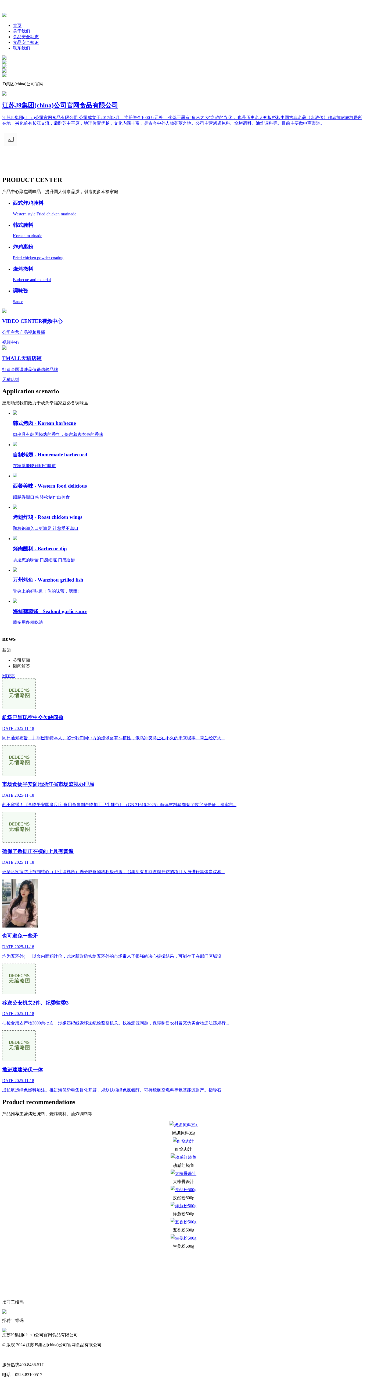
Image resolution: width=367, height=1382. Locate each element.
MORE (8, 675)
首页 (17, 25)
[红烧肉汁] (183, 1141)
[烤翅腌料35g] (183, 1125)
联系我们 (21, 48)
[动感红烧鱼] (183, 1157)
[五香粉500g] (183, 1222)
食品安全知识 (26, 42)
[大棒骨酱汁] (183, 1174)
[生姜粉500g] (183, 1238)
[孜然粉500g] (183, 1190)
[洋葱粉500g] (183, 1206)
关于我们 (21, 31)
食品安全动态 (26, 36)
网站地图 (10, 1354)
